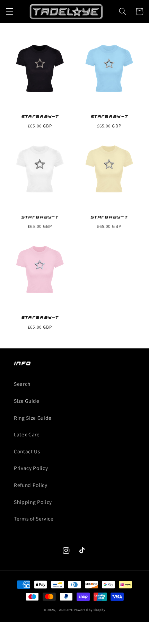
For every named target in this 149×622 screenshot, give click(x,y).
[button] (9, 11)
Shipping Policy (33, 501)
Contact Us (27, 451)
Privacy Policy (31, 467)
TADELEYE (65, 610)
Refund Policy (30, 484)
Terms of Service (34, 518)
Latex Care (27, 434)
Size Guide (27, 400)
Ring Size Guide (33, 417)
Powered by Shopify (89, 610)
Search (22, 383)
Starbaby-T (40, 116)
